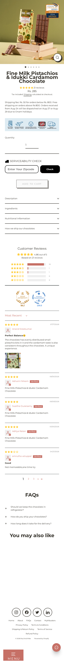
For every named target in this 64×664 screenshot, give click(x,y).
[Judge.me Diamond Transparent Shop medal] (38, 297)
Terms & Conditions (39, 625)
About (20, 620)
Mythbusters (49, 620)
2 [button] (28, 479)
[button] (27, 87)
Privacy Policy (22, 625)
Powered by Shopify (41, 638)
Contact (37, 620)
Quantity (9, 137)
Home (11, 620)
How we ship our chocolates (20, 228)
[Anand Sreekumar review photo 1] (13, 360)
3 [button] (33, 479)
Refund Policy (32, 633)
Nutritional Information (17, 218)
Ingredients (11, 208)
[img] (11, 324)
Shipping (28, 94)
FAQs (28, 620)
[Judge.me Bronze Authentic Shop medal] (22, 297)
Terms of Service (44, 629)
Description (11, 198)
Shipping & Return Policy (23, 629)
